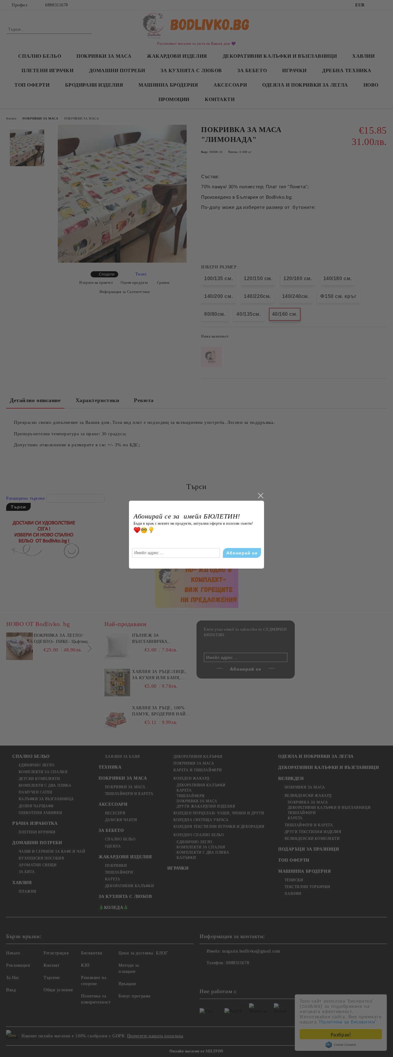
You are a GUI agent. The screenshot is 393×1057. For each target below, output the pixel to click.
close (260, 495)
